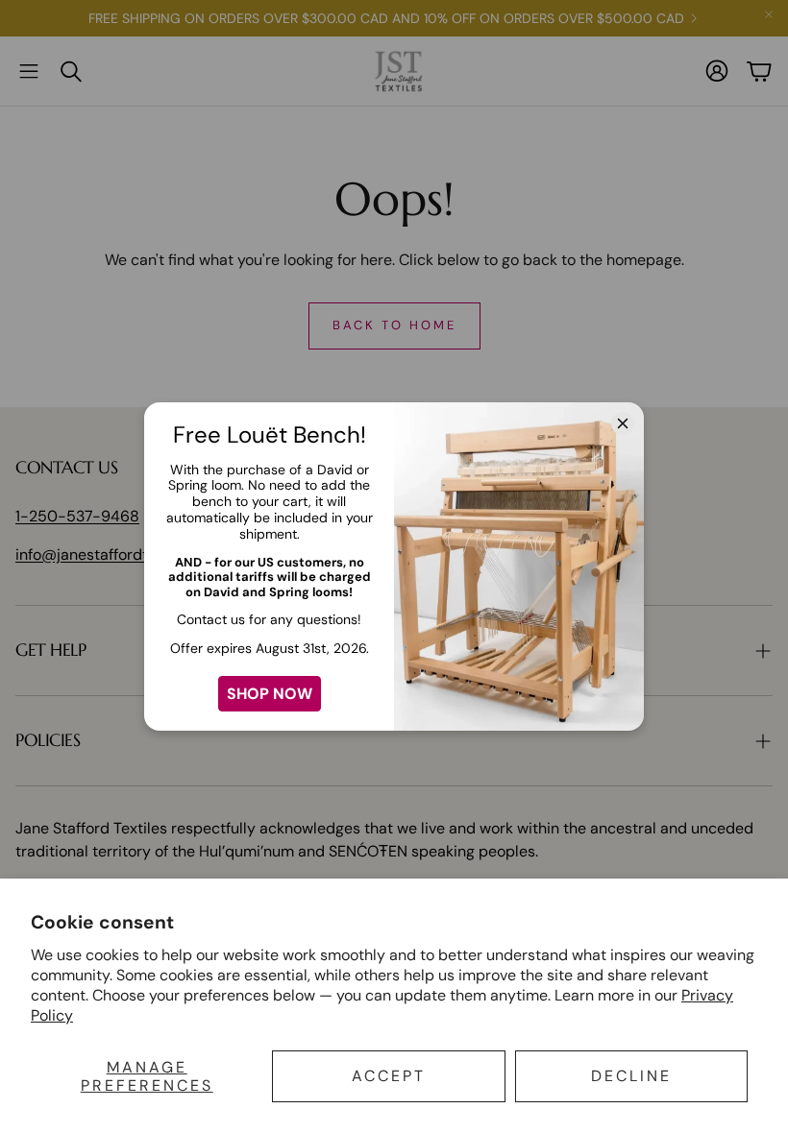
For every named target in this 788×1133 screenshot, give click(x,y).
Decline (631, 1076)
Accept (389, 1076)
